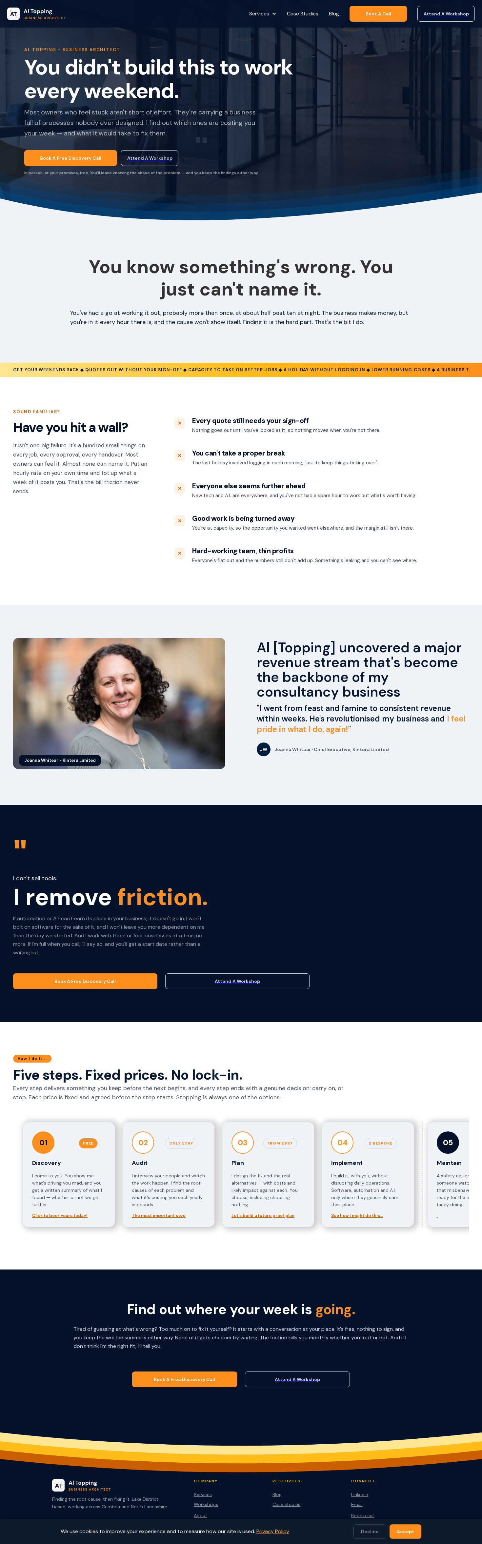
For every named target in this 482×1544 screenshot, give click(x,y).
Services (203, 1494)
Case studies (286, 1504)
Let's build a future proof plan (262, 1215)
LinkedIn (359, 1494)
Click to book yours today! (60, 1215)
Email (357, 1504)
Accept (405, 1531)
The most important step (159, 1215)
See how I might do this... (357, 1215)
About (200, 1515)
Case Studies (302, 13)
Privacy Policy (272, 1531)
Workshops (206, 1504)
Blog (334, 13)
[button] (262, 14)
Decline (370, 1531)
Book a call (362, 1515)
